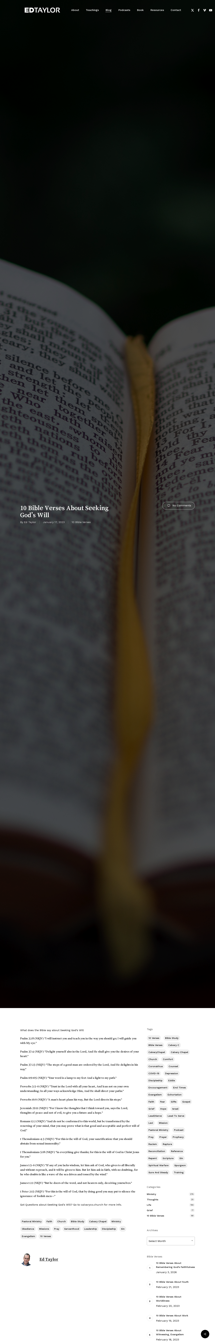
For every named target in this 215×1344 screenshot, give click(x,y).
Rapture (167, 1144)
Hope (163, 1108)
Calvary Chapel (97, 1221)
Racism (152, 1144)
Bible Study (77, 1221)
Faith (49, 1221)
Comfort (168, 1059)
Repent (152, 1158)
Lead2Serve (155, 1115)
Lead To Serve (176, 1115)
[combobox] (171, 1241)
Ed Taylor (30, 522)
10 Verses (45, 1236)
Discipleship (109, 1228)
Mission (163, 1123)
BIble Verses (155, 1045)
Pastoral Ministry (31, 1221)
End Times (179, 1087)
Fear (162, 1101)
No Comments (181, 505)
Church (61, 1221)
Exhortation (175, 1094)
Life (149, 1205)
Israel (175, 1108)
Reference (177, 1151)
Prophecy (178, 1137)
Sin (123, 1228)
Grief (151, 1108)
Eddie (171, 1080)
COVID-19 (153, 1073)
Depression (171, 1073)
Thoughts (152, 1199)
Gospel (186, 1101)
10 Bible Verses (81, 522)
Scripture (168, 1158)
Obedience (28, 1228)
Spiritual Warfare (158, 1165)
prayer (163, 1137)
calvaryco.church (92, 1204)
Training (179, 1172)
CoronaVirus (155, 1066)
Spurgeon (180, 1165)
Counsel (173, 1066)
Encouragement (157, 1087)
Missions (44, 1228)
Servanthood (71, 1228)
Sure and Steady (158, 1172)
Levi (150, 1123)
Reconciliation (156, 1151)
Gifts (173, 1101)
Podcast (178, 1130)
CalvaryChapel (156, 1052)
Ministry (116, 1221)
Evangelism (28, 1236)
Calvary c (173, 1045)
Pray (56, 1228)
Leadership (90, 1228)
